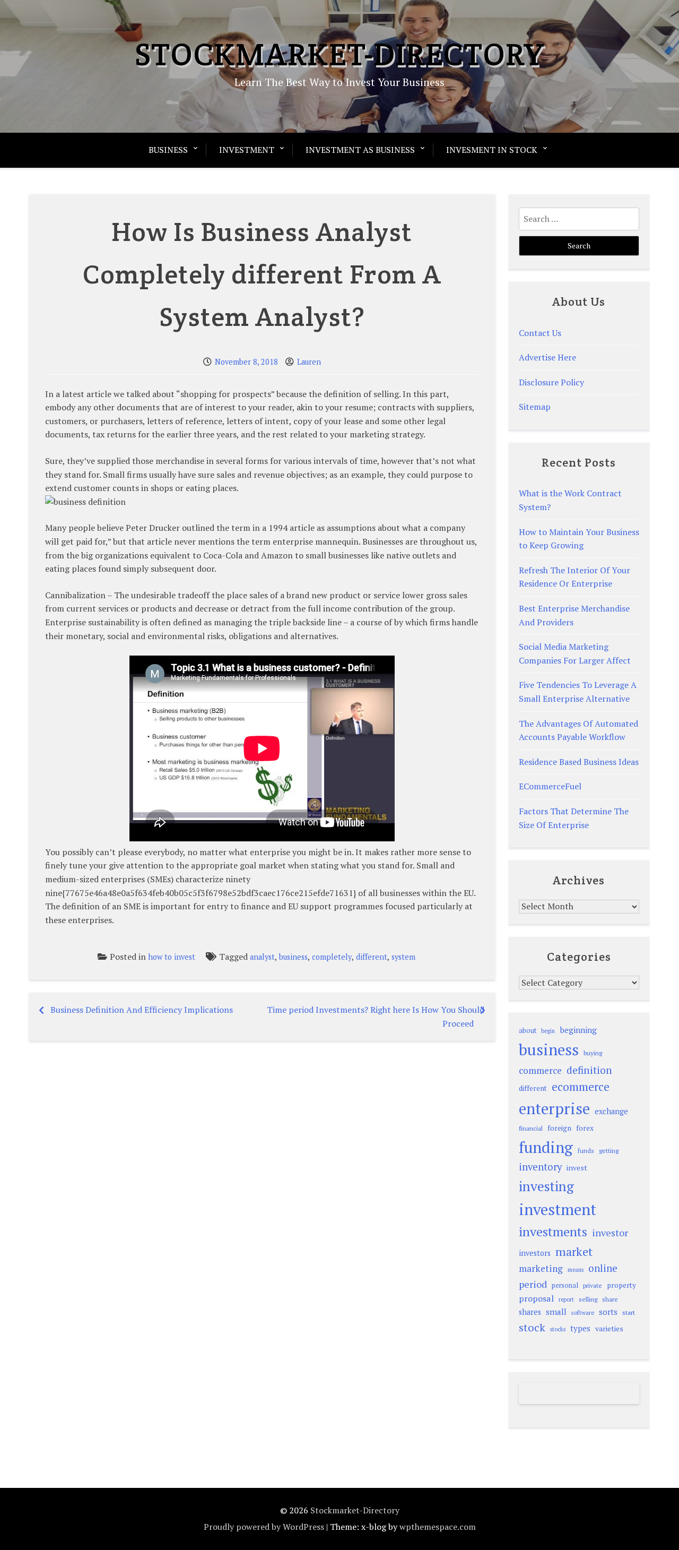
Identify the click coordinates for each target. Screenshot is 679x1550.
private (592, 1285)
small (556, 1311)
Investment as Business (360, 150)
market (574, 1251)
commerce (540, 1070)
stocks (557, 1329)
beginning (578, 1029)
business (293, 957)
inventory (540, 1166)
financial (531, 1128)
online (602, 1268)
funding (546, 1147)
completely (332, 957)
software (582, 1312)
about (527, 1030)
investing (546, 1186)
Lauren (309, 362)
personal (565, 1285)
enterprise (554, 1108)
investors (535, 1253)
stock (532, 1327)
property (621, 1285)
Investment (246, 150)
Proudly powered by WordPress (264, 1526)
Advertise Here (547, 357)
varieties (609, 1328)
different (371, 957)
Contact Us (540, 333)
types (580, 1328)
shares (530, 1312)
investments (553, 1231)
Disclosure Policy (551, 382)
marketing (541, 1268)
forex (585, 1128)
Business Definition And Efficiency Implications (141, 1009)
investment (557, 1209)
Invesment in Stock (491, 150)
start (628, 1312)
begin (548, 1031)
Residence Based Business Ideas (579, 762)
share (610, 1299)
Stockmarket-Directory (340, 54)
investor (610, 1232)
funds (586, 1151)
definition (589, 1070)
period (533, 1284)
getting (609, 1151)
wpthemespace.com (437, 1526)
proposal (536, 1298)
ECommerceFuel (550, 786)
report (566, 1299)
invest (577, 1167)
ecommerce (581, 1086)
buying (593, 1053)
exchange (611, 1111)
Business (168, 150)
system (403, 957)
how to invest (171, 957)
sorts (608, 1311)
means (576, 1269)
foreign (559, 1128)
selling (588, 1299)
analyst (262, 957)
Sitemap (535, 406)
